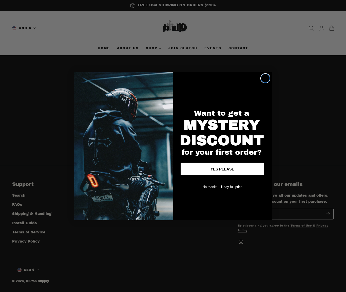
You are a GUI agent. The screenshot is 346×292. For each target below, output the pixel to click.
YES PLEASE (222, 169)
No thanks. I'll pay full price (222, 187)
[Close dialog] (265, 78)
